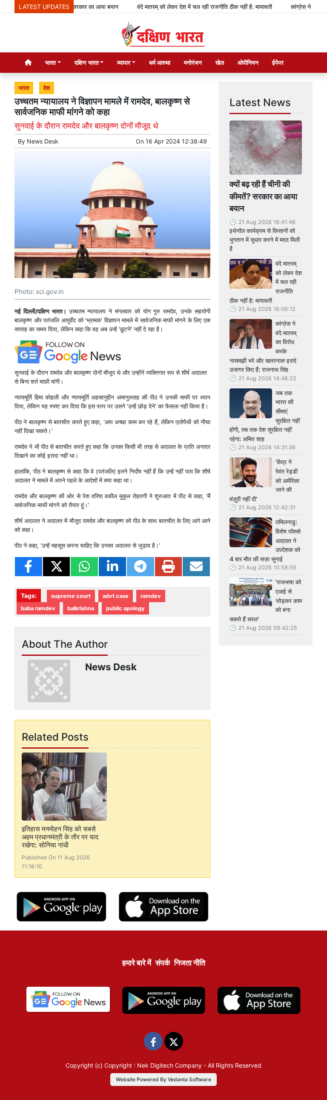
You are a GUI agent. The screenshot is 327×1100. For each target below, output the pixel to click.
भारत (24, 88)
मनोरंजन (193, 62)
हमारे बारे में (136, 962)
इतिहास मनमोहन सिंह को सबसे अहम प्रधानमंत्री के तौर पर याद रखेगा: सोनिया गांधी (60, 836)
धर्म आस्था (159, 62)
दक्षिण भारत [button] (87, 62)
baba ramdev (38, 608)
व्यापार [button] (123, 62)
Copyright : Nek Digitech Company (153, 1065)
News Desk (42, 141)
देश (46, 88)
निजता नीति (189, 962)
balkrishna (80, 608)
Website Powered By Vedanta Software (163, 1079)
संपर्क (162, 962)
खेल (219, 62)
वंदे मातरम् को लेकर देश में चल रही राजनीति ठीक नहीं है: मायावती (192, 6)
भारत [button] (50, 62)
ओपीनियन (248, 62)
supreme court (71, 596)
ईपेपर (278, 62)
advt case (116, 596)
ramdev (151, 596)
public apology (125, 608)
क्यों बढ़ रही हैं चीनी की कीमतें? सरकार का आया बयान (263, 196)
